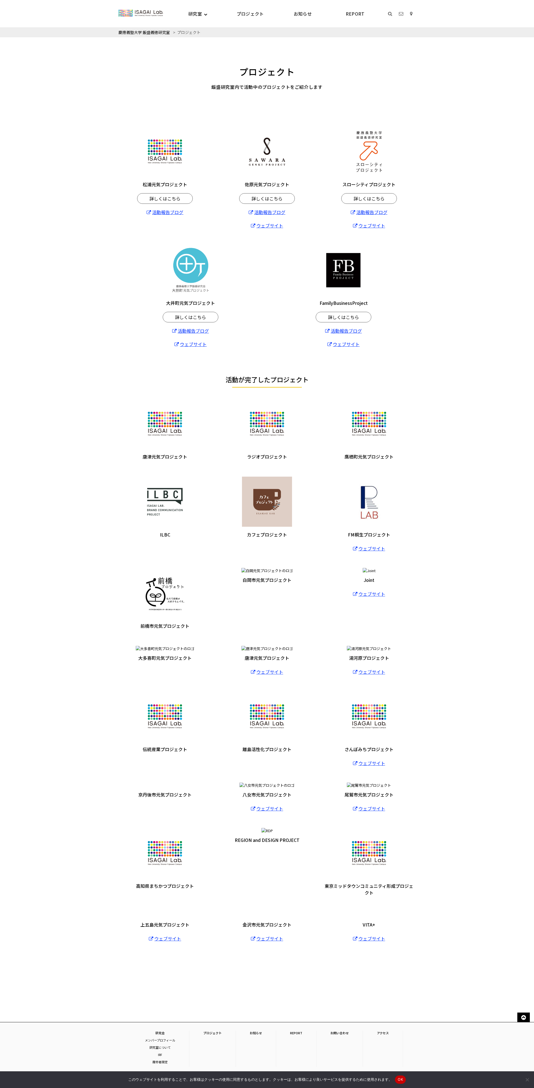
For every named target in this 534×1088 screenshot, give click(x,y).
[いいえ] (527, 1079)
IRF (160, 1054)
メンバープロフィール (160, 1040)
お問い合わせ (339, 1033)
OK (400, 1079)
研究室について (160, 1047)
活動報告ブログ (167, 212)
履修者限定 (160, 1062)
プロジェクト (250, 13)
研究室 (195, 13)
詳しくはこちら (165, 198)
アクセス (383, 1033)
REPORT (355, 13)
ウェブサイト (269, 225)
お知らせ (303, 13)
